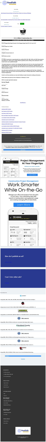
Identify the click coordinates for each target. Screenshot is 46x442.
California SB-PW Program (7, 130)
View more (7, 282)
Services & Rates (9, 13)
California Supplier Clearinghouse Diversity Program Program (13, 121)
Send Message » (23, 102)
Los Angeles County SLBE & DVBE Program (10, 126)
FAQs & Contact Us (4, 26)
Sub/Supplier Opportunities (7, 412)
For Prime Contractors (7, 372)
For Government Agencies (7, 376)
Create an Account (8, 262)
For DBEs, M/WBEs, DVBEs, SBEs (8, 374)
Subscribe (23, 359)
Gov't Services (24, 13)
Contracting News (11, 19)
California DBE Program (6, 109)
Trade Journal (27, 19)
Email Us (10, 26)
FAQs (4, 393)
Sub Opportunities (4, 19)
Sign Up (22, 23)
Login (18, 23)
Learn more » (23, 149)
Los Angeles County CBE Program (8, 117)
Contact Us (5, 395)
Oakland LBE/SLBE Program (7, 124)
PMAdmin (29, 13)
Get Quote (14, 13)
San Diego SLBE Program (7, 113)
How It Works (19, 13)
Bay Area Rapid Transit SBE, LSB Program (10, 115)
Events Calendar (17, 19)
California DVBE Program (7, 132)
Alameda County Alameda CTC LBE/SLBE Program (12, 128)
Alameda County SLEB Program (8, 119)
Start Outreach (3, 13)
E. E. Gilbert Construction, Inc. (23, 38)
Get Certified (22, 19)
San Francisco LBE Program (7, 111)
